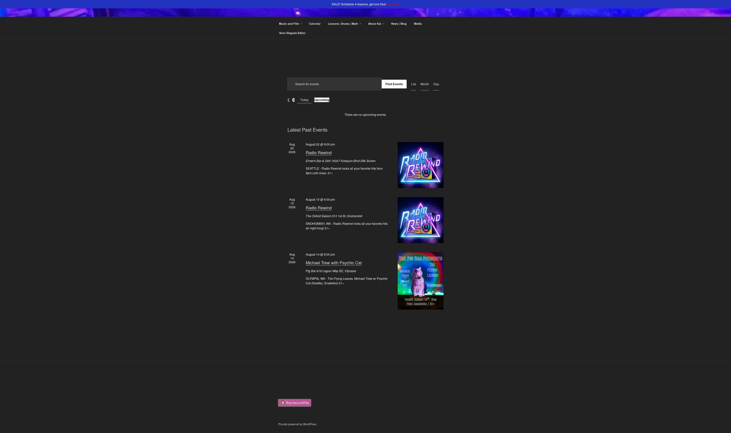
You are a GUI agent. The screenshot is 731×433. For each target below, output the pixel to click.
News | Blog (399, 23)
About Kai (374, 23)
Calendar (315, 23)
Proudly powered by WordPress (297, 424)
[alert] (365, 114)
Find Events (394, 84)
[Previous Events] (288, 100)
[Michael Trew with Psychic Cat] (421, 281)
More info (393, 4)
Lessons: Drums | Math (343, 23)
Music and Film (289, 23)
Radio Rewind (319, 152)
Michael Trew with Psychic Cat (334, 262)
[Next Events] (293, 100)
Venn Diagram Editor (292, 33)
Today (304, 100)
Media (418, 23)
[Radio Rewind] (421, 165)
